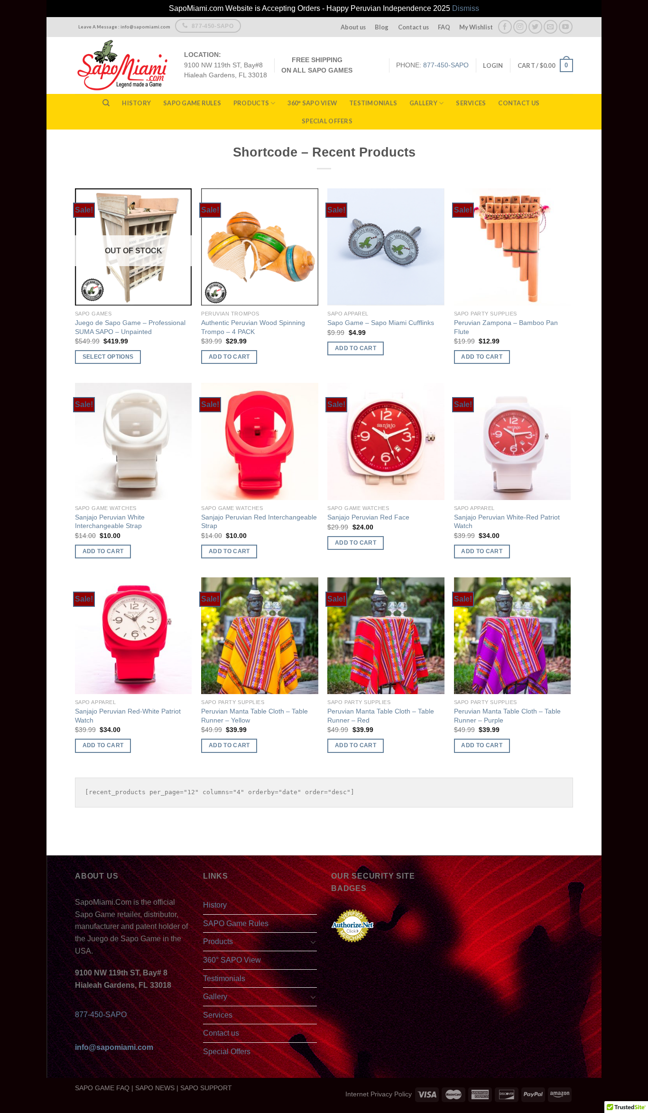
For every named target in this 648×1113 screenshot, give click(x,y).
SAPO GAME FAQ (102, 1088)
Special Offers (327, 121)
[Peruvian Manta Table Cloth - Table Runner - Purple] (512, 636)
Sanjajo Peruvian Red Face (368, 517)
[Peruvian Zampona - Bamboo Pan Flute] (512, 247)
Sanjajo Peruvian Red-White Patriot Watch (128, 715)
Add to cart (229, 357)
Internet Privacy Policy (378, 1094)
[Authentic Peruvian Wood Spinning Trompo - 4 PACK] (259, 247)
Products (251, 103)
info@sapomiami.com (114, 1047)
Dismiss (465, 8)
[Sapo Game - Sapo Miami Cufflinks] (385, 247)
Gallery (423, 103)
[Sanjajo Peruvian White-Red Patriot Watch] (512, 441)
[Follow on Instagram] (520, 27)
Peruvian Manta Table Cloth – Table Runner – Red (380, 715)
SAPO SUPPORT (206, 1088)
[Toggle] (313, 941)
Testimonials (373, 103)
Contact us (413, 27)
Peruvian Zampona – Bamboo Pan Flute (506, 327)
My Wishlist (476, 27)
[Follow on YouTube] (566, 27)
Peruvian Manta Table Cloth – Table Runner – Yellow (254, 715)
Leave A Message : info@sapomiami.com (124, 26)
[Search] (106, 103)
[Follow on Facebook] (505, 27)
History (136, 103)
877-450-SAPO (446, 65)
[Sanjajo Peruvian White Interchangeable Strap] (133, 441)
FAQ (444, 27)
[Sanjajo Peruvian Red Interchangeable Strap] (259, 441)
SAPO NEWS (155, 1088)
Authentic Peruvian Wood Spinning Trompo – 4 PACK (253, 327)
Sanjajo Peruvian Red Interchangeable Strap (259, 521)
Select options (108, 357)
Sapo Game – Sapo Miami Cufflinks (380, 322)
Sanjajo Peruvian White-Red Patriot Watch (507, 521)
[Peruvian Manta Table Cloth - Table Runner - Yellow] (259, 636)
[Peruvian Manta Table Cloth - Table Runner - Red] (385, 636)
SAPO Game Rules (192, 103)
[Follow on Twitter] (535, 27)
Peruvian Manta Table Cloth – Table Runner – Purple (507, 715)
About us (353, 27)
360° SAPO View (312, 103)
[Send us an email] (550, 27)
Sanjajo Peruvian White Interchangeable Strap (110, 521)
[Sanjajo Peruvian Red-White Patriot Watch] (133, 636)
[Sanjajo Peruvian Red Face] (385, 441)
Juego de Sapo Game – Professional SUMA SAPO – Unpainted (130, 327)
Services (471, 103)
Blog (382, 27)
